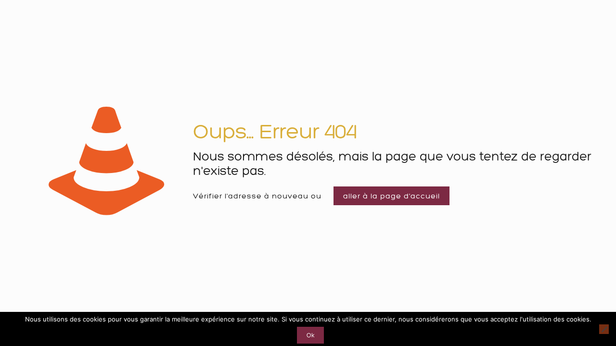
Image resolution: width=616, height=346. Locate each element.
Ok (310, 335)
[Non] (604, 329)
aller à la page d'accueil (391, 195)
